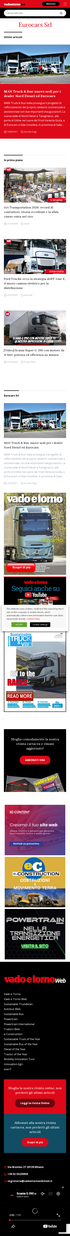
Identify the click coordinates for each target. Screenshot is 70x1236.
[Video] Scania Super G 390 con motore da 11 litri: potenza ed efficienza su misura (34, 352)
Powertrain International (19, 1024)
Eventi (26, 223)
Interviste (28, 295)
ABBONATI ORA (35, 760)
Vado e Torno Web (15, 999)
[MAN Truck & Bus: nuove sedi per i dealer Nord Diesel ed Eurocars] (35, 64)
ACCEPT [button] (19, 624)
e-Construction (13, 1034)
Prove (26, 362)
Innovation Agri (13, 1064)
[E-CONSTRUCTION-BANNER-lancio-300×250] (35, 882)
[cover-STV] (35, 671)
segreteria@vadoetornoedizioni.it (29, 1181)
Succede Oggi (30, 131)
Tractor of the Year (15, 1054)
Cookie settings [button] (40, 624)
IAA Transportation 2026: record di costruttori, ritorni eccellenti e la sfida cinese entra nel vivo (31, 212)
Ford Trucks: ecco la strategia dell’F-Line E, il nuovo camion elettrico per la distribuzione (34, 283)
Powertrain (11, 1019)
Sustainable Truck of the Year (22, 1039)
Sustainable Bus (14, 1014)
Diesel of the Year (15, 1049)
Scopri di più (35, 1142)
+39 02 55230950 (17, 1174)
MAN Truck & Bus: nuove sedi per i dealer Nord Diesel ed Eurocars (32, 93)
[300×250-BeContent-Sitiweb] (35, 830)
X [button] (62, 608)
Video (33, 362)
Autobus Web (12, 1009)
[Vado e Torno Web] (14, 4)
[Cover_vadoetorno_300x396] (35, 534)
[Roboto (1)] (35, 602)
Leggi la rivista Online (35, 1103)
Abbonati (51, 3)
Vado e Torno (12, 994)
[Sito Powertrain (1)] (35, 934)
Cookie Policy (33, 618)
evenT (8, 1069)
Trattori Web (12, 1029)
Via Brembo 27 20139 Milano (25, 1167)
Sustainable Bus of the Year (21, 1044)
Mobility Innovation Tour (19, 1059)
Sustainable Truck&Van (18, 1004)
